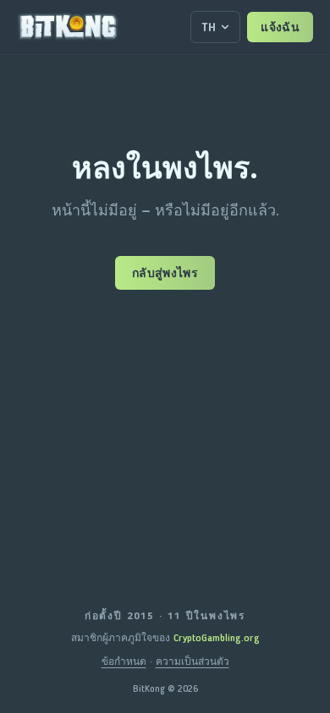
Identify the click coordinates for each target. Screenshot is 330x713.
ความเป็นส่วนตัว (192, 661)
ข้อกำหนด (124, 661)
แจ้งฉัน (280, 27)
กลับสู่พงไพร (165, 273)
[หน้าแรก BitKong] (67, 27)
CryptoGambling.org (216, 638)
